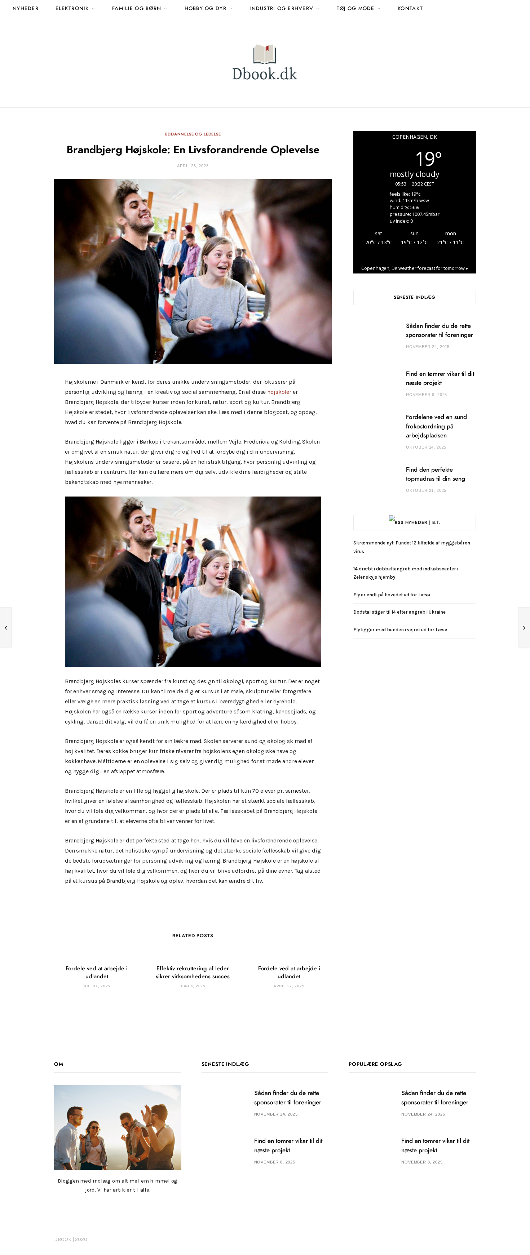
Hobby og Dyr (205, 8)
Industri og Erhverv (281, 8)
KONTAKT (410, 8)
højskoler (279, 391)
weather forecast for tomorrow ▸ (414, 268)
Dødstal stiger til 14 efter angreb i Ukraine (399, 612)
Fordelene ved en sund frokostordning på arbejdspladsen (436, 426)
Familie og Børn (136, 8)
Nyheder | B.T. (423, 522)
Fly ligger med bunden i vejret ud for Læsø (400, 629)
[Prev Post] (6, 627)
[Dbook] (265, 62)
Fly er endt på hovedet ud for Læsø (391, 594)
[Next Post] (524, 627)
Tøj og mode (356, 8)
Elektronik (72, 8)
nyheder (26, 8)
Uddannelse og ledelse (193, 134)
